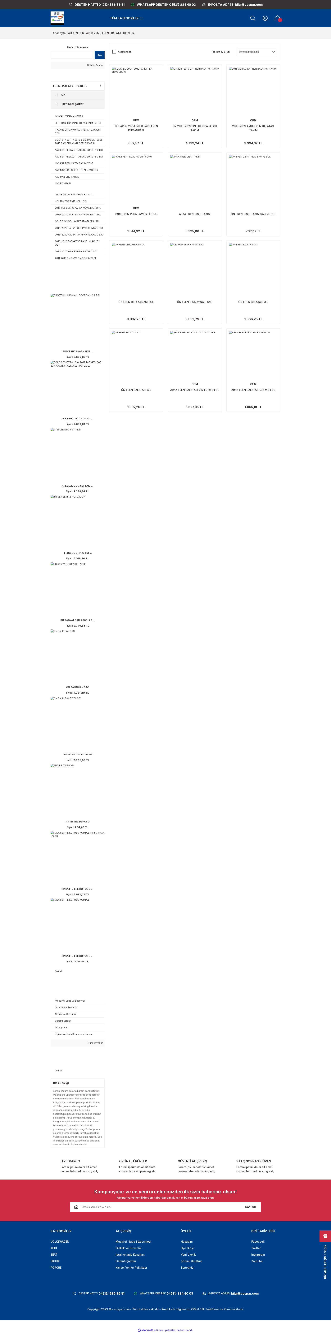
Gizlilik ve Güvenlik (128, 1248)
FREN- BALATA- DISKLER (118, 33)
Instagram (258, 1254)
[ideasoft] (145, 1330)
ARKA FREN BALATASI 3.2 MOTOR (253, 389)
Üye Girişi (187, 1248)
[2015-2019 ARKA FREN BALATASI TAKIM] (253, 91)
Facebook (258, 1241)
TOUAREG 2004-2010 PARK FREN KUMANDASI (136, 128)
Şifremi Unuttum (191, 1261)
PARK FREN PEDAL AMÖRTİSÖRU (136, 214)
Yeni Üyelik (188, 1254)
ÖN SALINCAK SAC (77, 687)
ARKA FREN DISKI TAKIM (195, 214)
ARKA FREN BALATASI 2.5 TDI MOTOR (194, 389)
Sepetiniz (187, 1267)
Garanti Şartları (126, 1261)
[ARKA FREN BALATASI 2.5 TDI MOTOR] (194, 355)
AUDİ (54, 1248)
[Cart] (277, 18)
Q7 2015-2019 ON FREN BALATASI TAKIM (195, 128)
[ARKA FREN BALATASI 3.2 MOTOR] (253, 355)
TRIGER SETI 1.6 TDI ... (78, 552)
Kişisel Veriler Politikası (131, 1267)
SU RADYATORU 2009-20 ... (77, 620)
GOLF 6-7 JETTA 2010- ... (77, 418)
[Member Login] (265, 18)
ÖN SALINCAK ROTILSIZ (78, 754)
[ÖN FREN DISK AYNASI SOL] (136, 267)
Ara (99, 55)
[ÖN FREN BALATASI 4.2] (136, 355)
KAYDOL (250, 1207)
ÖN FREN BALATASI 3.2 (253, 302)
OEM (136, 120)
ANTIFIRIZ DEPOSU (78, 821)
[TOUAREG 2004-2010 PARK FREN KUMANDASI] (136, 91)
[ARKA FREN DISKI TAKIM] (194, 179)
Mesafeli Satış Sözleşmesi (133, 1241)
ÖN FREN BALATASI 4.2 (136, 389)
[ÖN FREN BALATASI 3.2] (253, 267)
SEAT (54, 1254)
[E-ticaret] (165, 1330)
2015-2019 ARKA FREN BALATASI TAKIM (253, 128)
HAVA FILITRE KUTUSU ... (77, 888)
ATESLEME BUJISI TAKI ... (77, 485)
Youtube (257, 1261)
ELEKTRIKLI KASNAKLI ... (77, 351)
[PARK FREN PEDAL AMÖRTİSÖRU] (136, 179)
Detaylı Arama (95, 65)
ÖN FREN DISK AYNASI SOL (136, 302)
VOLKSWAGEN (60, 1241)
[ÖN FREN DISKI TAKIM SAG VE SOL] (253, 179)
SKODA (55, 1261)
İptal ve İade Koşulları (130, 1254)
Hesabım (187, 1241)
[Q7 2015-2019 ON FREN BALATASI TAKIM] (194, 91)
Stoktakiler (124, 51)
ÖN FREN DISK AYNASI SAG (194, 302)
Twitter (256, 1248)
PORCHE (56, 1267)
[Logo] (57, 18)
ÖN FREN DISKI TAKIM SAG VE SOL (253, 214)
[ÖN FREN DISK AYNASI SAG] (194, 267)
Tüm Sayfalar (95, 1043)
